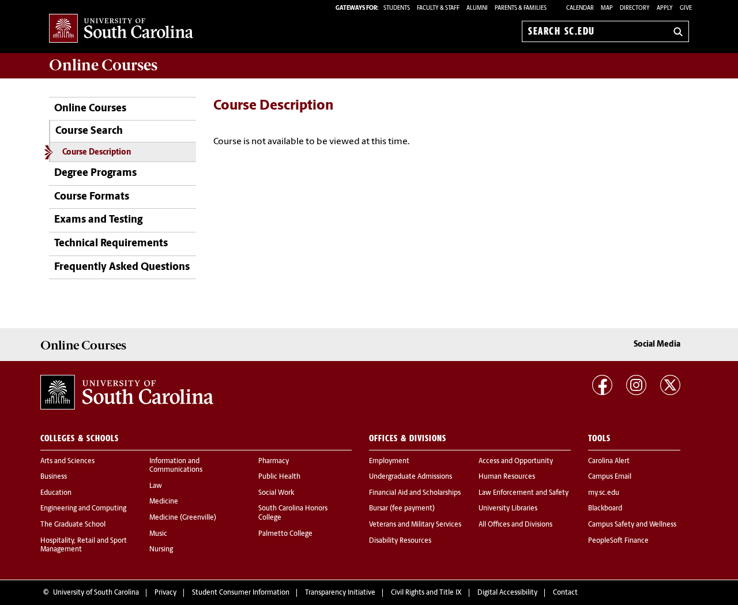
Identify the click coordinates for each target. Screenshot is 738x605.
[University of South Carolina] (126, 392)
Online (103, 65)
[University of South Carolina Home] (121, 29)
